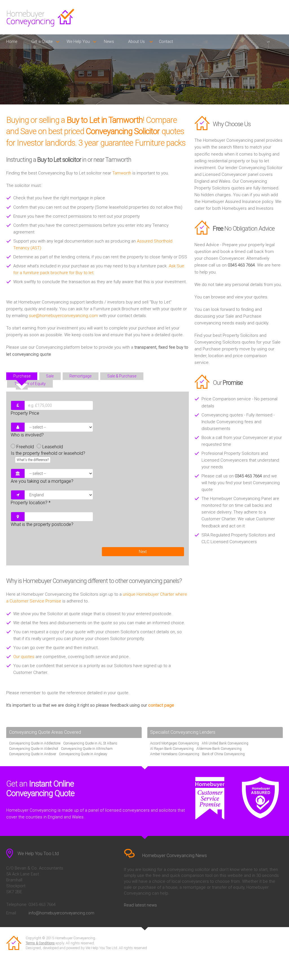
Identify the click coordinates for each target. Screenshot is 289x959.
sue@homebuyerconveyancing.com (63, 315)
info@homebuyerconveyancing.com (61, 913)
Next (143, 551)
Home (11, 41)
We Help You (78, 41)
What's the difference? (33, 460)
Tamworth (121, 173)
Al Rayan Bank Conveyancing (172, 749)
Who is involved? (27, 435)
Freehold (25, 446)
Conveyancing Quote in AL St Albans (90, 743)
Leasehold (52, 446)
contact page (161, 705)
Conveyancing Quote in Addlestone (34, 743)
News (109, 41)
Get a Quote (41, 41)
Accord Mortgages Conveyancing (174, 743)
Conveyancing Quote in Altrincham (87, 749)
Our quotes (23, 656)
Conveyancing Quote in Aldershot (33, 749)
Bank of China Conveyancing (223, 754)
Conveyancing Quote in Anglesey (83, 754)
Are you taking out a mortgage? (42, 481)
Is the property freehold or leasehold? (48, 456)
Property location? (31, 502)
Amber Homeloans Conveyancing (174, 754)
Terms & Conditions (40, 943)
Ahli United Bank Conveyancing (225, 743)
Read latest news (140, 905)
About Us (136, 41)
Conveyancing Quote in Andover (32, 754)
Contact (166, 41)
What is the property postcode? (42, 524)
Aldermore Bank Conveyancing (219, 749)
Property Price (25, 413)
